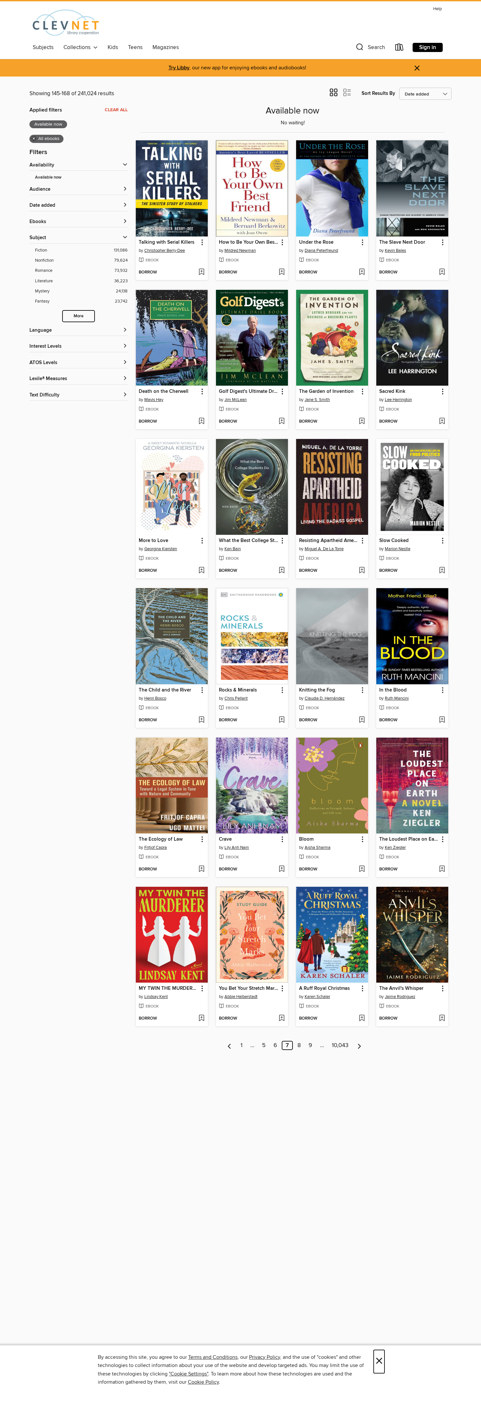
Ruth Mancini (397, 698)
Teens (135, 47)
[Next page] (359, 1045)
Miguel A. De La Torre (324, 549)
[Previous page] (229, 1045)
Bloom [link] (306, 839)
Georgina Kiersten (160, 549)
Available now (48, 177)
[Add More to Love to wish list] (201, 571)
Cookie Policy (203, 1382)
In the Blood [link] (393, 690)
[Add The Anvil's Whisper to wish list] (442, 1018)
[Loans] (399, 48)
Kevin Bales (395, 250)
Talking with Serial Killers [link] (166, 242)
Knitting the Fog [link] (317, 690)
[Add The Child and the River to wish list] (201, 720)
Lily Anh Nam (236, 847)
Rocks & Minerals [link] (238, 690)
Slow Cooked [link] (394, 541)
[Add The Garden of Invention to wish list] (362, 421)
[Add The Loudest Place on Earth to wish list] (442, 869)
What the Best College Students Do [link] (249, 541)
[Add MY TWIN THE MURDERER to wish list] (201, 1018)
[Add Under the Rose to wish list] (362, 272)
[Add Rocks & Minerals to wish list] (281, 720)
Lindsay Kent (156, 996)
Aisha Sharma (317, 847)
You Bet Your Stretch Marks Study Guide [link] (249, 988)
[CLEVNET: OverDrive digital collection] (66, 22)
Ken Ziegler (395, 847)
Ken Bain (232, 549)
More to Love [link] (153, 541)
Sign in (427, 47)
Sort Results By (378, 93)
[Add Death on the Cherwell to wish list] (201, 421)
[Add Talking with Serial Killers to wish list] (201, 272)
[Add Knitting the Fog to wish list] (362, 720)
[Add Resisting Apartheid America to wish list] (362, 571)
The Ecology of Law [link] (161, 839)
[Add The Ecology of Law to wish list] (201, 869)
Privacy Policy (264, 1357)
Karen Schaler (317, 996)
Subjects (43, 47)
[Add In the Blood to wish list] (442, 720)
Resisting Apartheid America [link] (329, 541)
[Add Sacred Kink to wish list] (442, 421)
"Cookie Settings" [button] (188, 1374)
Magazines (165, 47)
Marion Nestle (397, 549)
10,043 (340, 1045)
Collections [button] (78, 47)
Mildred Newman (240, 250)
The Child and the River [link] (165, 690)
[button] (370, 48)
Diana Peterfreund (321, 250)
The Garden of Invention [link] (326, 391)
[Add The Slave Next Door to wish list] (442, 272)
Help (437, 9)
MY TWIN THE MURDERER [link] (168, 988)
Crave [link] (225, 839)
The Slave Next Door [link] (402, 242)
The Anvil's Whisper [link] (401, 988)
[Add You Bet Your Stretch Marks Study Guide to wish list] (281, 1018)
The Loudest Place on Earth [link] (409, 839)
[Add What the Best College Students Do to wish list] (281, 571)
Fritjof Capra (155, 847)
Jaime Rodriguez (400, 996)
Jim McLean (235, 399)
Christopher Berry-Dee (164, 250)
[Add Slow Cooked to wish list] (442, 571)
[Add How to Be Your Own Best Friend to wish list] (281, 272)
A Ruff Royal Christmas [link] (324, 988)
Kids (113, 47)
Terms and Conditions (213, 1357)
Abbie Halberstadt (241, 996)
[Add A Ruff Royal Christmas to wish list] (362, 1018)
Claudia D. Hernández (325, 698)
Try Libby (179, 67)
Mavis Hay (153, 399)
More (78, 316)
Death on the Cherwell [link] (163, 391)
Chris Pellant (236, 698)
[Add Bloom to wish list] (362, 869)
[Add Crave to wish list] (281, 869)
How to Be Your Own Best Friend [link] (249, 242)
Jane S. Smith (317, 399)
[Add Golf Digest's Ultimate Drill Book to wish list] (281, 421)
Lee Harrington (398, 399)
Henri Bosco (155, 698)
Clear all (116, 110)
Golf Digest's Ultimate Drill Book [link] (249, 391)
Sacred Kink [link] (392, 391)
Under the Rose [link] (316, 242)
